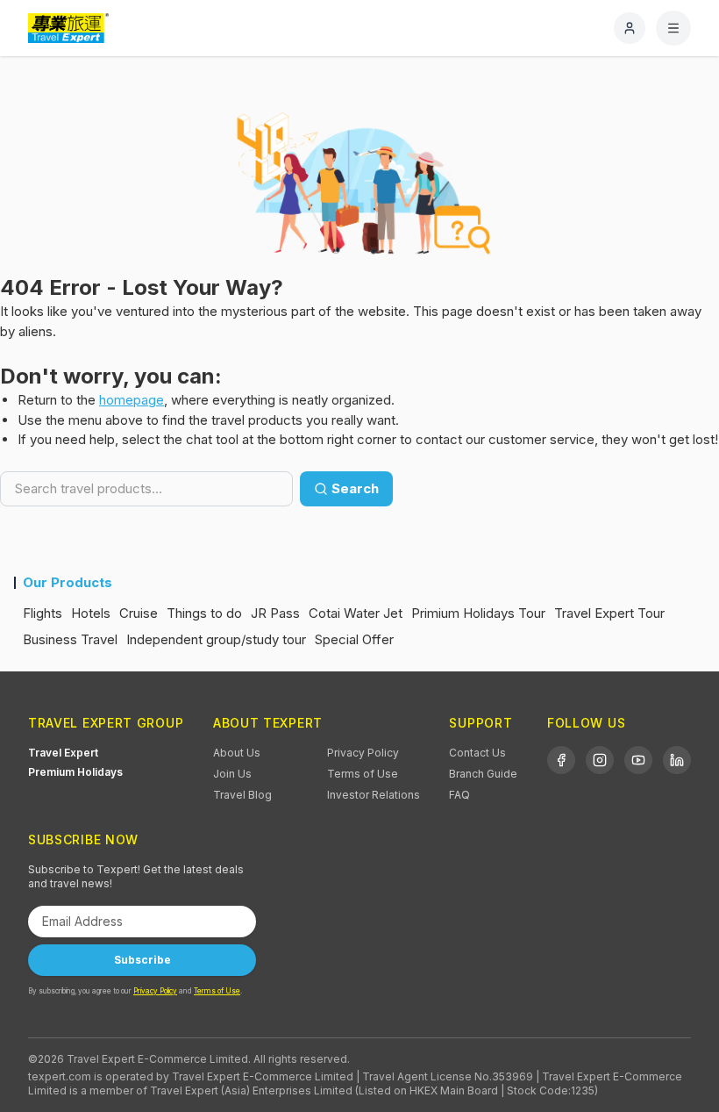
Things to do (204, 613)
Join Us (232, 773)
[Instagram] (600, 760)
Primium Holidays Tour (478, 613)
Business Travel (70, 639)
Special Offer (354, 639)
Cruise (138, 613)
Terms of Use (362, 773)
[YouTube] (638, 760)
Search (355, 488)
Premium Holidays (75, 771)
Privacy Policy (363, 752)
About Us (236, 752)
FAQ (459, 794)
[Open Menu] (673, 28)
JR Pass (275, 613)
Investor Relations (373, 794)
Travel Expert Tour (609, 613)
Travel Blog (242, 794)
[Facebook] (561, 760)
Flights (42, 613)
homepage (131, 399)
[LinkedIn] (677, 760)
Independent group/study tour (216, 639)
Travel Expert (63, 752)
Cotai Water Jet (355, 613)
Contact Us (477, 752)
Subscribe (142, 959)
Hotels (90, 613)
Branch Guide (483, 773)
